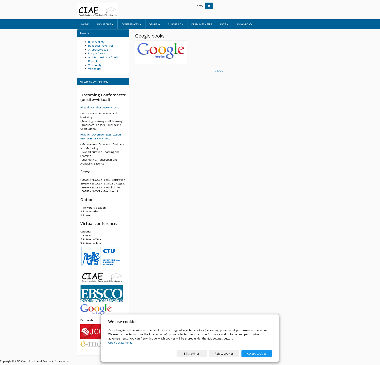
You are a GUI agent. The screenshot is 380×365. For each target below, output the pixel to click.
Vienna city (94, 65)
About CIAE (104, 24)
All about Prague (98, 49)
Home (85, 24)
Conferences (130, 24)
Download (244, 24)
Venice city (94, 69)
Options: (85, 231)
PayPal (224, 24)
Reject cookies (224, 353)
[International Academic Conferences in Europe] (112, 10)
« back (219, 71)
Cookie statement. (120, 342)
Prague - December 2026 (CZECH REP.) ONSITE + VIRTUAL (100, 136)
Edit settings (192, 353)
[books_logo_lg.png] (161, 52)
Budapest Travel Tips (101, 45)
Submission (175, 24)
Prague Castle (96, 53)
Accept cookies (256, 353)
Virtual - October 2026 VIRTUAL (99, 107)
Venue (153, 24)
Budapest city (96, 42)
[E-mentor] (100, 345)
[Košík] (209, 6)
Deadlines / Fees (201, 24)
